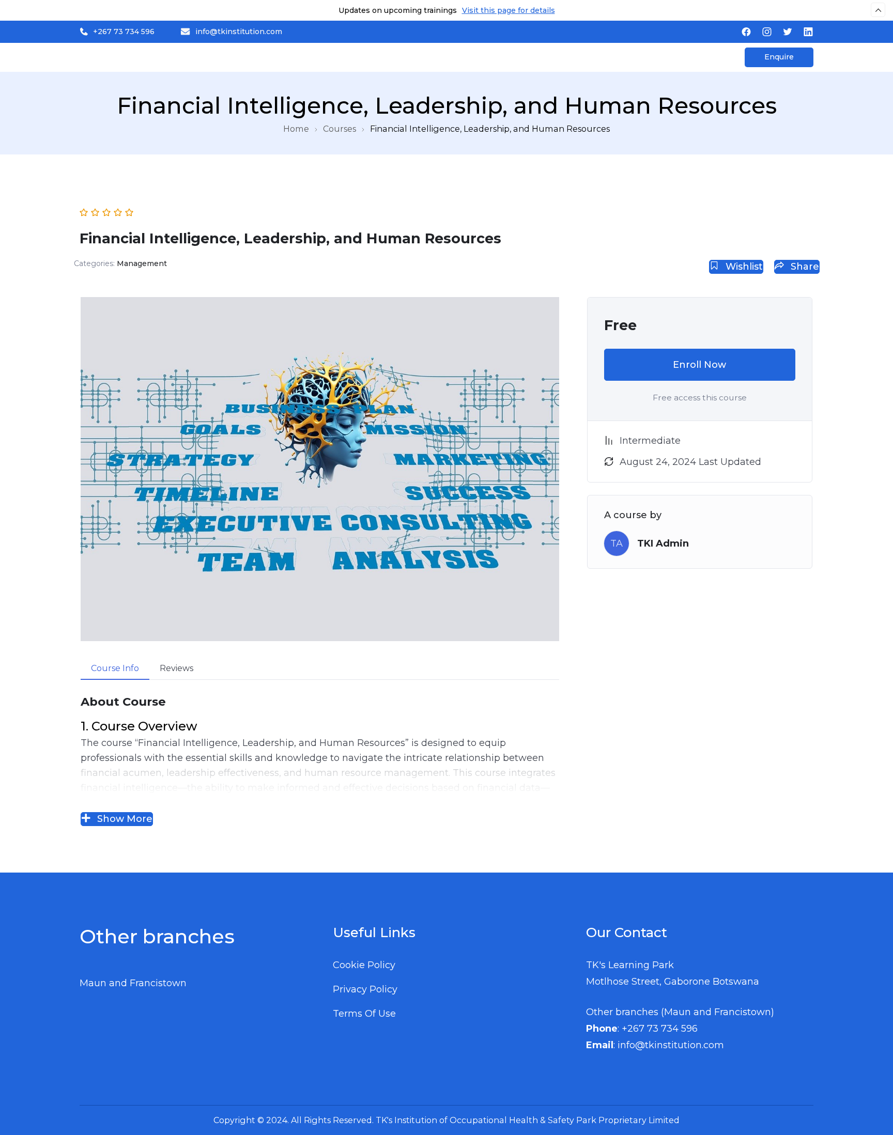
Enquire (779, 56)
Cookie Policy (364, 965)
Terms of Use (364, 1013)
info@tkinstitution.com (238, 31)
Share (803, 266)
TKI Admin (663, 543)
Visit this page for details (508, 10)
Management (142, 263)
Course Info (115, 668)
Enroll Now (699, 364)
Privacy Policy (365, 989)
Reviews (176, 668)
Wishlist (743, 266)
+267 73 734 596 (124, 31)
